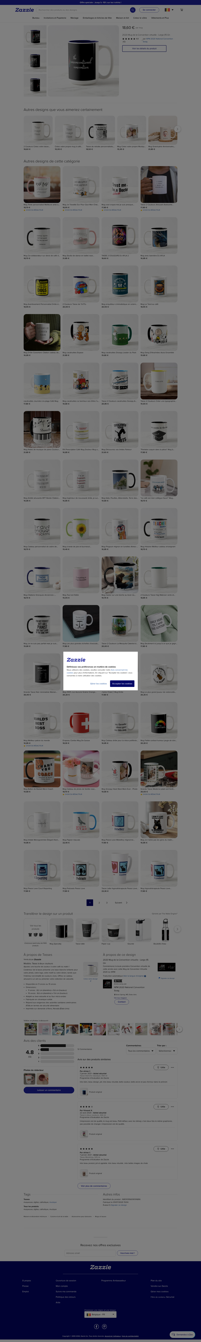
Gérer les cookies (98, 683)
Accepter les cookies (122, 683)
